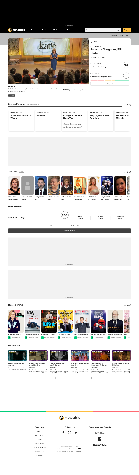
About (39, 432)
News (79, 30)
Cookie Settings (39, 455)
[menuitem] (33, 30)
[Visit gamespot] (100, 434)
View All (21, 172)
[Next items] (129, 104)
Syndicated (114, 36)
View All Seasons (33, 104)
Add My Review (109, 84)
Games (33, 30)
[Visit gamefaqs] (100, 445)
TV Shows (56, 30)
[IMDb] (80, 449)
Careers (39, 440)
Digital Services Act (39, 447)
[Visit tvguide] (100, 440)
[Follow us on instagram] (69, 433)
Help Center (39, 436)
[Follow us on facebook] (63, 433)
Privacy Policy (39, 444)
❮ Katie (93, 42)
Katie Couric (74, 90)
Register (127, 30)
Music (69, 30)
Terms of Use (39, 451)
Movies (44, 30)
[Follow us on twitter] (76, 433)
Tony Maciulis (82, 90)
